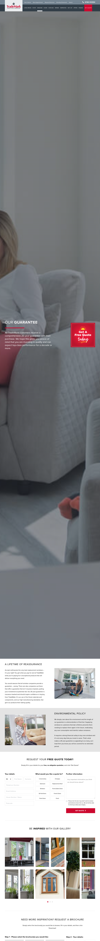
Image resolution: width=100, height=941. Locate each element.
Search (71, 2)
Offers (75, 8)
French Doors (57, 793)
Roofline (51, 8)
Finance (81, 8)
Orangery (57, 779)
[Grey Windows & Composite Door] (42, 852)
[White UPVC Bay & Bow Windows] (88, 852)
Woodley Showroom (61, 2)
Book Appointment (38, 2)
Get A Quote (27, 2)
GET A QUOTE (88, 8)
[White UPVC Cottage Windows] (88, 884)
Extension (42, 784)
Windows (39, 8)
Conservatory (42, 779)
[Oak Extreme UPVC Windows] (57, 852)
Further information (74, 774)
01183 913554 (90, 2)
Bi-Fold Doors (42, 793)
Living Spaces (27, 8)
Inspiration (63, 8)
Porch (57, 798)
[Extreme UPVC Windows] (19, 852)
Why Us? (70, 8)
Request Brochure (49, 2)
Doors (45, 8)
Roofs (34, 8)
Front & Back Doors (57, 788)
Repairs (57, 8)
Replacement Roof (57, 784)
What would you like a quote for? (49, 774)
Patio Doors (42, 798)
